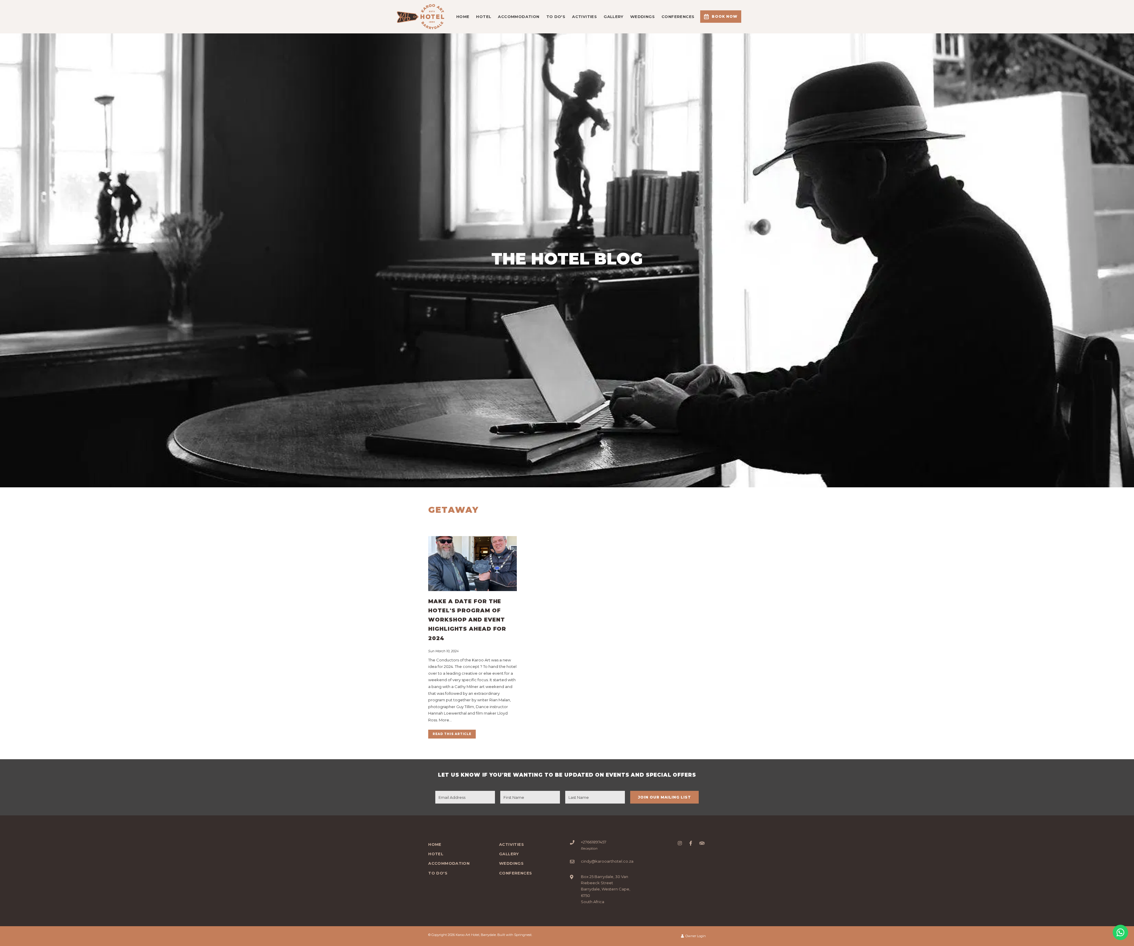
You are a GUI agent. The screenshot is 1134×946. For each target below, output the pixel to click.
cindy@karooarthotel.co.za (607, 861)
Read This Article (452, 734)
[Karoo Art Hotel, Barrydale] (420, 16)
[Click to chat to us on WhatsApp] (1120, 932)
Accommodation (518, 16)
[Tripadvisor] (702, 843)
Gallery (613, 16)
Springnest (523, 935)
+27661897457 (593, 842)
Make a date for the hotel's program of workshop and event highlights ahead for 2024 (467, 620)
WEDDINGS (642, 16)
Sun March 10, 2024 (443, 651)
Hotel (483, 16)
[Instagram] (680, 843)
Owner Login (695, 936)
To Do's (556, 16)
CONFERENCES (678, 16)
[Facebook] (691, 843)
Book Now (724, 16)
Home (463, 16)
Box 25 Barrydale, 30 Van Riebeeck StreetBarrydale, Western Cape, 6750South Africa (605, 889)
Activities (584, 16)
